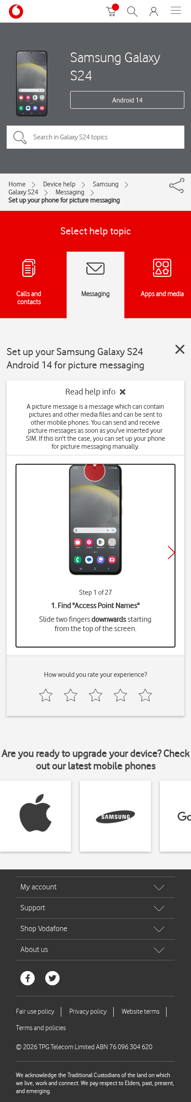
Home (17, 184)
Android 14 (127, 100)
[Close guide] (179, 349)
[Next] (171, 552)
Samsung (106, 184)
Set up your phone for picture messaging (64, 200)
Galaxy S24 (23, 192)
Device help (59, 184)
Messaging (70, 192)
